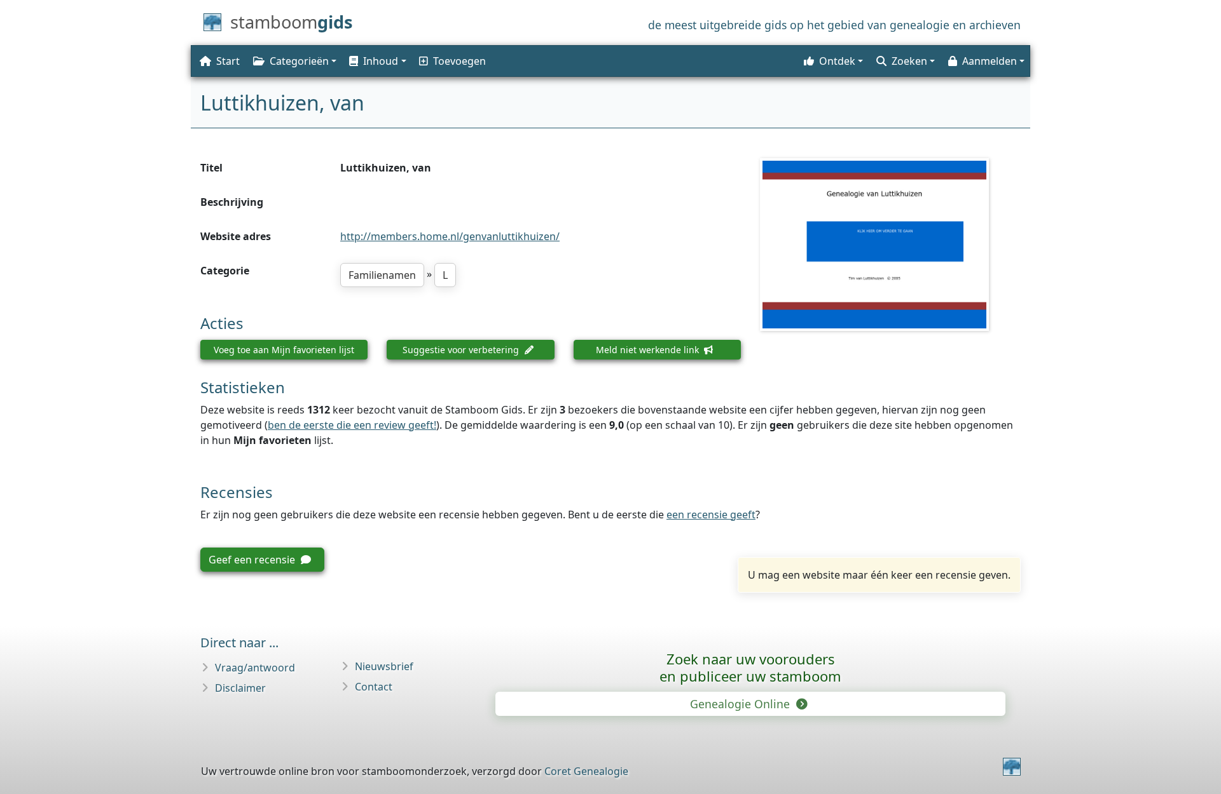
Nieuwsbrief (384, 666)
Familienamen (382, 275)
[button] (376, 61)
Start (228, 61)
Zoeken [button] (909, 61)
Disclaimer (240, 688)
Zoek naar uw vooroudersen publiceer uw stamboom (750, 667)
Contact (373, 687)
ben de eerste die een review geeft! (352, 425)
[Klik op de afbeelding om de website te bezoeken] (890, 244)
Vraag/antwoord (255, 668)
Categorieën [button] (299, 61)
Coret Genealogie (586, 771)
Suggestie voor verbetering (462, 350)
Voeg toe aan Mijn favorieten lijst (284, 350)
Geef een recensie (253, 560)
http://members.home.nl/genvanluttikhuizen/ (450, 236)
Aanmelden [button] (989, 61)
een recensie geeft (710, 514)
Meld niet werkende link (648, 350)
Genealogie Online (741, 703)
